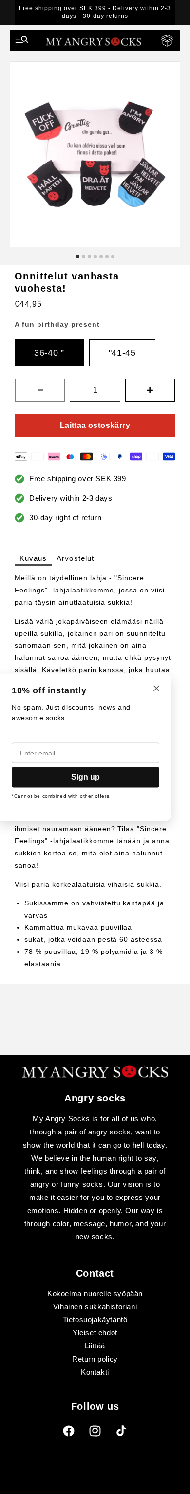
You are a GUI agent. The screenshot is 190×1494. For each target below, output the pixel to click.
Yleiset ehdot (95, 1333)
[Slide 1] (77, 256)
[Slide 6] (107, 256)
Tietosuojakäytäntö (95, 1319)
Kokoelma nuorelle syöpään (95, 1293)
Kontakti (95, 1372)
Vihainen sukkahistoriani (95, 1306)
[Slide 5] (101, 256)
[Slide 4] (95, 256)
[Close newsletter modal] (156, 688)
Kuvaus (33, 558)
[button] (22, 40)
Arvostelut (75, 558)
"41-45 (122, 353)
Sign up (85, 776)
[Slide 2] (83, 256)
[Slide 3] (89, 256)
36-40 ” (49, 353)
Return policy (95, 1359)
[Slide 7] (112, 256)
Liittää (95, 1346)
